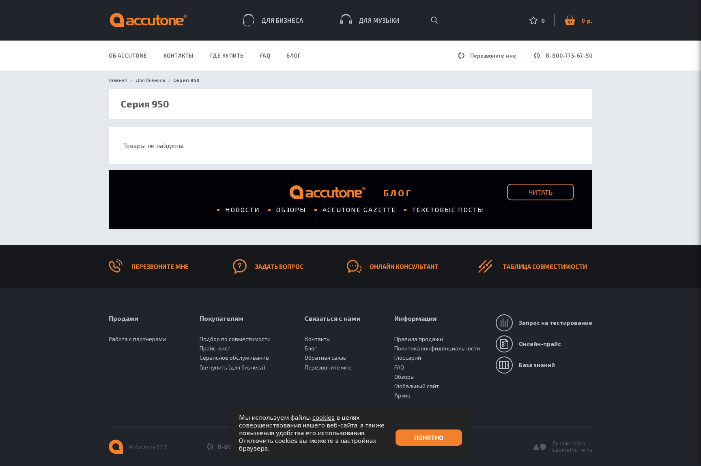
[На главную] (116, 447)
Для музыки (379, 20)
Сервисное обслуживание (234, 357)
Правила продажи (418, 338)
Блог (293, 56)
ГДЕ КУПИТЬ (227, 56)
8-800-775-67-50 (569, 55)
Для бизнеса (282, 20)
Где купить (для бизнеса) (232, 367)
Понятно (428, 437)
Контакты (318, 338)
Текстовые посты (448, 209)
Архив (402, 395)
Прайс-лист (215, 348)
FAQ (265, 56)
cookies (323, 417)
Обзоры (291, 209)
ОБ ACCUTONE (128, 56)
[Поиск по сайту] (434, 20)
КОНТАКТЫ (178, 56)
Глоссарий (407, 357)
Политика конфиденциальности (437, 348)
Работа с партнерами (137, 338)
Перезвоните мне (493, 55)
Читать (541, 192)
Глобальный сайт (416, 385)
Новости (242, 209)
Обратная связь (325, 357)
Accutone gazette (359, 209)
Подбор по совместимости (235, 338)
